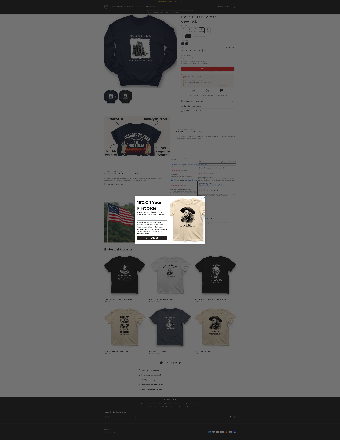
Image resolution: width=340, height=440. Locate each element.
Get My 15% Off (152, 238)
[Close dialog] (203, 198)
